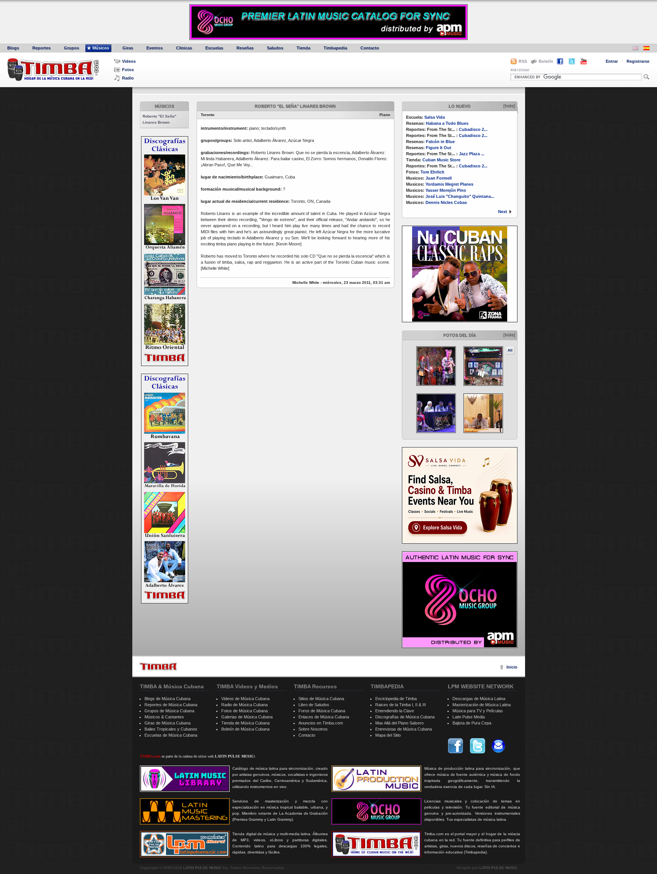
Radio (128, 78)
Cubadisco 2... (473, 129)
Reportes (41, 48)
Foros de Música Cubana (321, 710)
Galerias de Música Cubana (247, 717)
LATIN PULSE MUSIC (202, 868)
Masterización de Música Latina (481, 704)
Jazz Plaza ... (471, 153)
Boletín (546, 61)
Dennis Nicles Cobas (446, 202)
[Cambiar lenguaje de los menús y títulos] (646, 49)
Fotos (128, 69)
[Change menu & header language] (635, 49)
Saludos (275, 48)
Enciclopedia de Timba (396, 698)
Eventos (154, 48)
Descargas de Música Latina (478, 698)
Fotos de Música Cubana (244, 710)
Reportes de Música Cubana (170, 704)
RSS (523, 61)
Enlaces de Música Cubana (323, 717)
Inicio (511, 667)
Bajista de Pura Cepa (471, 723)
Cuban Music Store (441, 160)
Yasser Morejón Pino (445, 190)
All (510, 350)
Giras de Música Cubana (167, 723)
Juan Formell (438, 178)
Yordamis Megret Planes (449, 184)
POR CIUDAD (520, 70)
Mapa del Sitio (388, 735)
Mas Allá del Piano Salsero (399, 723)
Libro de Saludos (313, 704)
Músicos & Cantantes (164, 717)
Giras (127, 48)
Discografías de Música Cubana (405, 717)
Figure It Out (438, 147)
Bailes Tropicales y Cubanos (170, 729)
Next (502, 211)
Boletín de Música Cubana (245, 729)
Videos (129, 61)
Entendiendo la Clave (394, 710)
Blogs (13, 48)
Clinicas (184, 48)
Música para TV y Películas (477, 710)
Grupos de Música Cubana (169, 710)
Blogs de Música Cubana (167, 698)
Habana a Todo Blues (447, 123)
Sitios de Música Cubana (321, 698)
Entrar (612, 61)
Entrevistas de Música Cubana (403, 729)
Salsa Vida (434, 117)
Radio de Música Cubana (244, 704)
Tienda (303, 48)
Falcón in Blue (440, 141)
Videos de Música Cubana (245, 698)
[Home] (158, 666)
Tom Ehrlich (432, 172)
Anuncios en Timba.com (320, 723)
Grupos (71, 48)
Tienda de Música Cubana (245, 723)
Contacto (369, 48)
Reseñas (245, 48)
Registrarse (638, 61)
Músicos (100, 48)
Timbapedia (335, 48)
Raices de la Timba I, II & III (400, 704)
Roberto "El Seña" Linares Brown (159, 119)
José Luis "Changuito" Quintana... (459, 196)
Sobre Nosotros (313, 729)
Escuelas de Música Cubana (170, 735)
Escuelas (214, 48)
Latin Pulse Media (468, 717)
